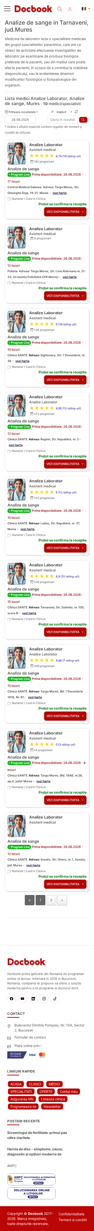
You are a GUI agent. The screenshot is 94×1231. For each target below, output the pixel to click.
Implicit (63, 112)
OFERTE (46, 1091)
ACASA (15, 1084)
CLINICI (35, 1084)
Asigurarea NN (22, 1099)
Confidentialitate (71, 1214)
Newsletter (52, 1106)
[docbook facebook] (12, 998)
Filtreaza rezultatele (22, 112)
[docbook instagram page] (45, 998)
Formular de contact (30, 1037)
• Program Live (19, 174)
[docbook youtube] (23, 998)
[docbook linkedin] (34, 998)
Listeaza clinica (53, 1099)
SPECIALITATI (21, 1091)
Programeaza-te (23, 1106)
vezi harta (60, 193)
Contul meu (69, 1091)
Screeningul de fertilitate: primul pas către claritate (37, 1135)
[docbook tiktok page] (56, 998)
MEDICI (54, 1084)
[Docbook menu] (7, 9)
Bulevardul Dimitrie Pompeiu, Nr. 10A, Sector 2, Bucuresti (49, 1027)
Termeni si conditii (73, 1220)
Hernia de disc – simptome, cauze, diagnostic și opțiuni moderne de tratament (35, 1152)
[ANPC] (31, 1179)
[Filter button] (83, 120)
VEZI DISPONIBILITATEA (63, 211)
